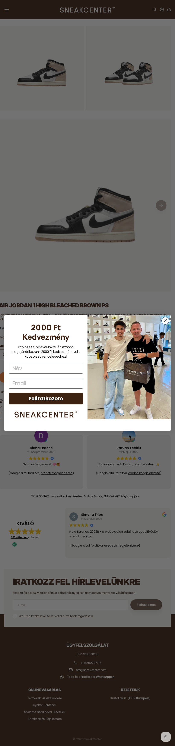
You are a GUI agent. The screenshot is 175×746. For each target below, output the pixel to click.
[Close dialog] (165, 320)
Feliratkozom (46, 398)
